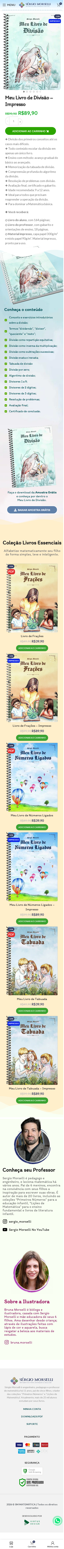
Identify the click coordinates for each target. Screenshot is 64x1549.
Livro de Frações (32, 636)
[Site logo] (35, 4)
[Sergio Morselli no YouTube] (5, 1229)
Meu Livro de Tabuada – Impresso (32, 1088)
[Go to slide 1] (23, 92)
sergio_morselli (20, 1221)
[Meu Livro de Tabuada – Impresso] (32, 1050)
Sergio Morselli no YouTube (29, 1230)
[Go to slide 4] (34, 92)
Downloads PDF (32, 1416)
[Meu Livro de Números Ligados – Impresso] (32, 866)
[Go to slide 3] (30, 92)
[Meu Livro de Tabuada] (32, 960)
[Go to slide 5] (37, 92)
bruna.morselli (21, 1342)
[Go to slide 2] (27, 92)
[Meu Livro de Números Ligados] (32, 777)
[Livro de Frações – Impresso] (32, 687)
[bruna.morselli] (6, 1342)
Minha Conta (32, 1409)
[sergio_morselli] (5, 1221)
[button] (6, 54)
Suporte (32, 1423)
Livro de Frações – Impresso (32, 726)
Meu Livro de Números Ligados (32, 815)
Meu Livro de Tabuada (32, 999)
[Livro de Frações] (32, 597)
